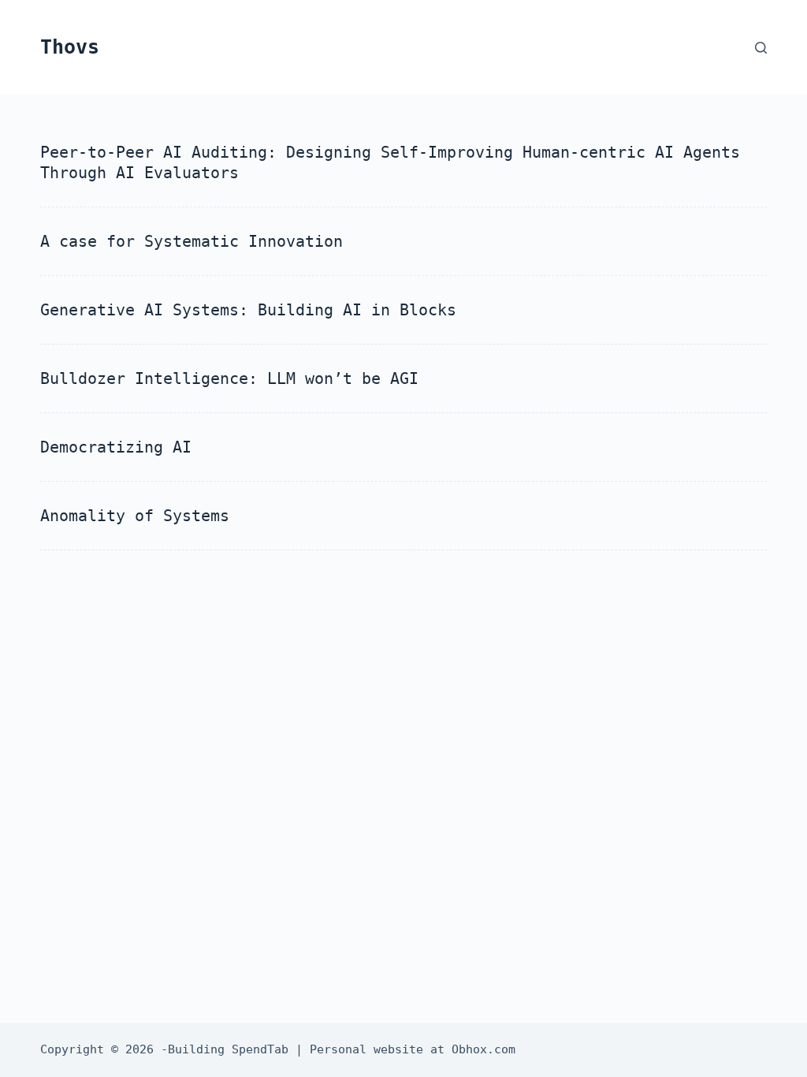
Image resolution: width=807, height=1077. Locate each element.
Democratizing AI (116, 447)
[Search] (761, 48)
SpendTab (260, 1049)
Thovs (69, 46)
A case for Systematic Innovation (191, 241)
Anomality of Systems (134, 515)
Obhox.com (483, 1049)
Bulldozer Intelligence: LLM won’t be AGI (229, 378)
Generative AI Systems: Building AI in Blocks (248, 309)
